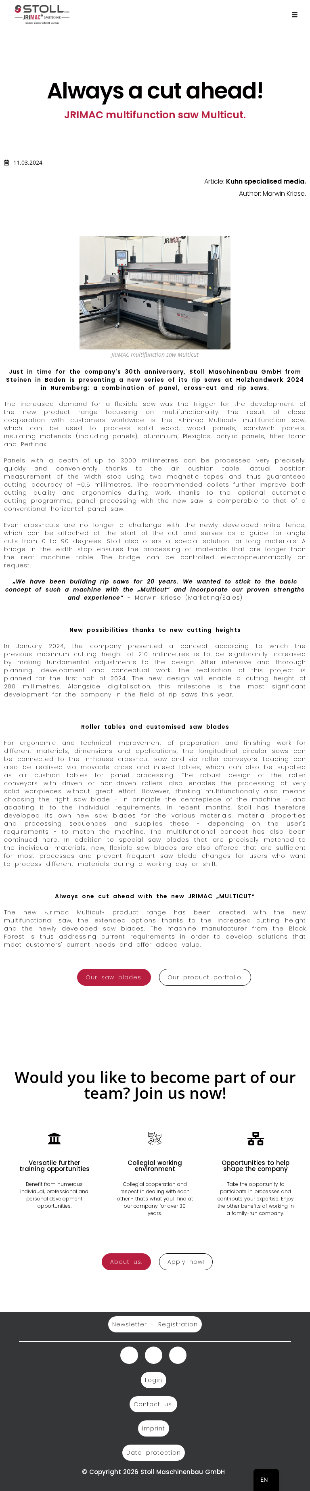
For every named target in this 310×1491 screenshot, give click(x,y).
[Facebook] (177, 1355)
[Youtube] (153, 1355)
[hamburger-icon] (295, 15)
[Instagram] (129, 1355)
